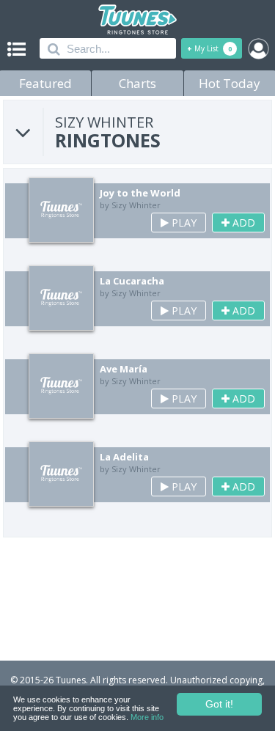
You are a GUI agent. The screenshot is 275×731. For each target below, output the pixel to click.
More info (147, 717)
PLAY (183, 222)
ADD (242, 222)
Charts (137, 83)
